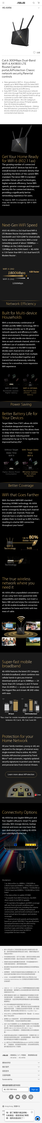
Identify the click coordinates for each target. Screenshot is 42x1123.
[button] (3, 3)
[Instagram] (30, 1097)
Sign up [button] (35, 1089)
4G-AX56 (6, 8)
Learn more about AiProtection (21, 774)
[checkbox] (36, 52)
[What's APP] (24, 1097)
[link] (21, 3)
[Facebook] (11, 1097)
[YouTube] (17, 1097)
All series (13, 1058)
